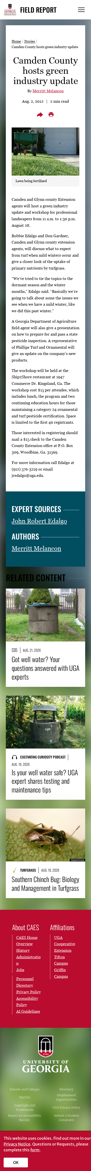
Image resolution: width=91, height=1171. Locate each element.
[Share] (40, 114)
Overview (24, 944)
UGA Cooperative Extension (64, 943)
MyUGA (24, 1097)
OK (16, 1162)
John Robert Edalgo (39, 521)
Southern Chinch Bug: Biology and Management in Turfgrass (45, 883)
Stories (29, 41)
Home (16, 41)
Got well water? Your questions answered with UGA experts (45, 668)
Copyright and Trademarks (24, 1108)
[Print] (51, 114)
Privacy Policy (28, 992)
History (23, 950)
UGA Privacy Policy (66, 1107)
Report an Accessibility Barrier (24, 1118)
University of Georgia (45, 1054)
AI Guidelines (28, 1011)
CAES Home (27, 937)
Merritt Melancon (48, 91)
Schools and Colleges (25, 1089)
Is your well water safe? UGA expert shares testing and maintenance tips (45, 781)
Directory (66, 1089)
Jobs (20, 970)
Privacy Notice (17, 1144)
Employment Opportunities (66, 1097)
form (35, 1149)
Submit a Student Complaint (66, 1118)
